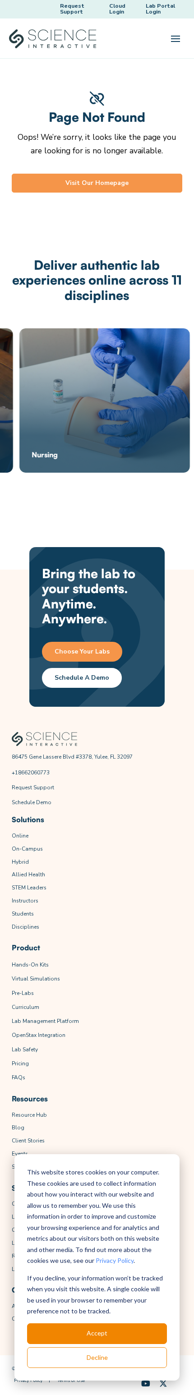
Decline (97, 1357)
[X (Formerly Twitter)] (163, 1384)
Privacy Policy (115, 1260)
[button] (175, 38)
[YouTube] (146, 1384)
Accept (97, 1333)
